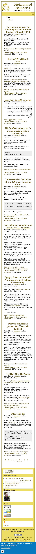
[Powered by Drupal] (7, 514)
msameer (17, 34)
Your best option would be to (15, 482)
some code (22, 399)
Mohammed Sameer (26, 530)
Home (10, 20)
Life (5, 120)
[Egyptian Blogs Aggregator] (7, 511)
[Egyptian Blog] (7, 506)
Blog (17, 52)
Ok (2, 551)
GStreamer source (17, 80)
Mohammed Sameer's (23, 6)
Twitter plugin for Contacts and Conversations (17, 381)
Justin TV (7, 68)
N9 (20, 49)
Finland (14, 120)
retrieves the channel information (16, 81)
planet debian (23, 269)
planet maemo (9, 216)
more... (6, 525)
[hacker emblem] (7, 509)
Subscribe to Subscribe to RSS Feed (4, 522)
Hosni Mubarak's (16, 306)
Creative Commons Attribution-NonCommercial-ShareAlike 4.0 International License (18, 539)
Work (6, 452)
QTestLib (11, 422)
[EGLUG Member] (7, 508)
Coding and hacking (11, 49)
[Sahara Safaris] (7, 513)
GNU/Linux (8, 269)
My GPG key (9, 471)
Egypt (9, 120)
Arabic (20, 120)
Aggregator (9, 473)
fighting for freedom (22, 289)
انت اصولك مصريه (25, 480)
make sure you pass (12, 483)
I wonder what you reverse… (15, 478)
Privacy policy (6, 548)
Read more (10, 52)
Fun (22, 215)
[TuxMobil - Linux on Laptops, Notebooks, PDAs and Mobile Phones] (7, 516)
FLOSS (21, 267)
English (24, 49)
